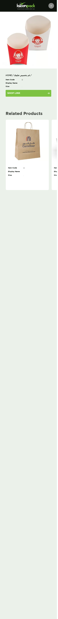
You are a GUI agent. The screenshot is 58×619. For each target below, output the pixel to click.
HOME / (9, 75)
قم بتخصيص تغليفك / (22, 75)
